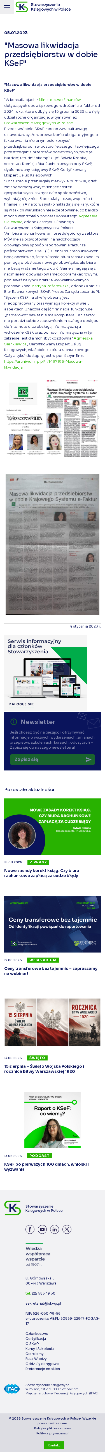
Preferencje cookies (42, 1369)
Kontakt (54, 1445)
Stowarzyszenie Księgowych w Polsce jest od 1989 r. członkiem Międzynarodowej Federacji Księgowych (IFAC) (62, 1389)
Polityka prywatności (52, 1433)
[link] (60, 100)
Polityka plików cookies (52, 1428)
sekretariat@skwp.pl (43, 1303)
